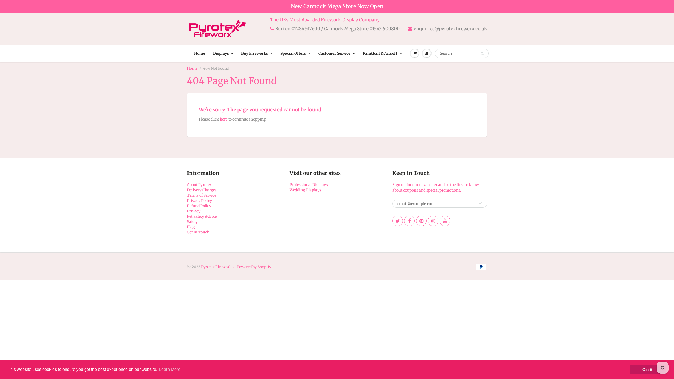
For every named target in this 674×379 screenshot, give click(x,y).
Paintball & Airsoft (380, 53)
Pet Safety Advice (202, 216)
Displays (221, 53)
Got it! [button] (648, 369)
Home (199, 53)
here (223, 119)
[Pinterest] (421, 221)
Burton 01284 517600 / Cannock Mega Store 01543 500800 (337, 29)
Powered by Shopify (254, 267)
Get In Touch (198, 232)
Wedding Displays (305, 190)
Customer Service (334, 53)
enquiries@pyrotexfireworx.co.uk (450, 29)
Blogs (191, 227)
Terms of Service (201, 195)
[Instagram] (433, 221)
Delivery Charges (202, 190)
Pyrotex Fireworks (217, 267)
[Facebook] (409, 221)
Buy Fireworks (254, 53)
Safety (192, 221)
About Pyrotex (199, 184)
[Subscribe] (480, 203)
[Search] (482, 53)
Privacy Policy (199, 200)
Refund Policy (199, 205)
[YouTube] (445, 221)
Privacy (193, 211)
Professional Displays (309, 184)
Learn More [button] (169, 369)
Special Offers (293, 53)
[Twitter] (397, 221)
